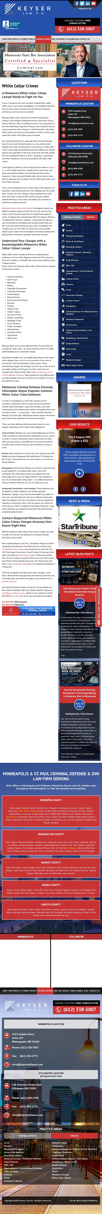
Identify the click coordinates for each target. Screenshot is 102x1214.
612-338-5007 (8, 602)
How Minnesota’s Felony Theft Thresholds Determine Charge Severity (79, 591)
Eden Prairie (24, 811)
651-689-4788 (8, 605)
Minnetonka (12, 817)
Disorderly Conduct (74, 247)
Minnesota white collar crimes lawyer (17, 208)
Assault (69, 230)
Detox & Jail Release (75, 241)
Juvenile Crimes (72, 300)
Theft (68, 354)
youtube (93, 3)
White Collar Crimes (74, 365)
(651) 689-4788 (75, 168)
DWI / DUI (55, 39)
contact (16, 596)
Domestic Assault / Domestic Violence (78, 253)
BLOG (77, 39)
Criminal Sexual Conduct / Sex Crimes (79, 331)
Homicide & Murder (74, 295)
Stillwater (45, 785)
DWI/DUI (90, 217)
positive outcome (9, 581)
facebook (76, 3)
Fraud (68, 290)
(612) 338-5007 (81, 29)
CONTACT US (85, 39)
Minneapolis (28, 785)
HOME (4, 39)
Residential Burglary (74, 236)
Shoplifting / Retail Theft (77, 338)
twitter (82, 3)
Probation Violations (75, 319)
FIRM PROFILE (13, 39)
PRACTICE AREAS (51, 1129)
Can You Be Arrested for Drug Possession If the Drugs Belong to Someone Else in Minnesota (79, 693)
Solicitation (71, 349)
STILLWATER (76, 936)
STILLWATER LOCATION (79, 146)
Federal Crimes (72, 279)
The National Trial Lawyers (13, 549)
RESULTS (63, 39)
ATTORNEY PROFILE (27, 39)
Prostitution (71, 325)
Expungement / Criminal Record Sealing (79, 272)
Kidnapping (71, 306)
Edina (33, 811)
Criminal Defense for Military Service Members (82, 312)
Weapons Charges (73, 360)
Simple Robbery (72, 343)
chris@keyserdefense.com (13, 593)
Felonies (69, 284)
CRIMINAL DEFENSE (43, 39)
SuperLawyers (24, 555)
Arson (68, 225)
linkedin (87, 3)
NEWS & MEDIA (77, 991)
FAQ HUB (70, 39)
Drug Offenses (72, 260)
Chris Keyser (86, 612)
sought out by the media (17, 564)
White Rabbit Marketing (86, 1200)
